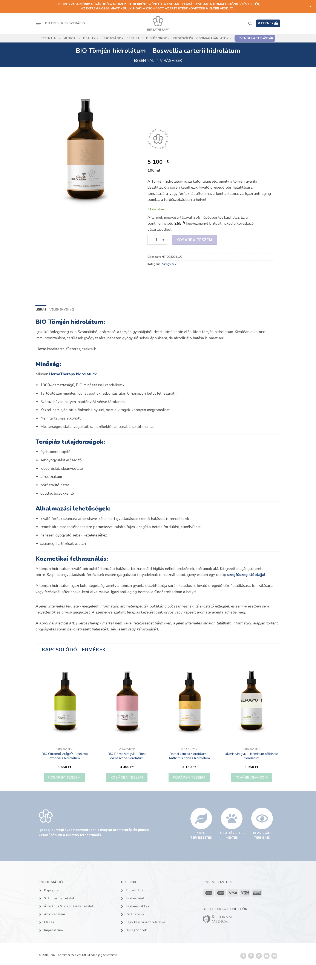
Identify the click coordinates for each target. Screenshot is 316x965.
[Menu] (38, 23)
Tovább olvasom (251, 777)
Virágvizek (171, 60)
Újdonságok (112, 38)
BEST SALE (134, 38)
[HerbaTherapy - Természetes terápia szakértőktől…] (158, 23)
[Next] (280, 724)
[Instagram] (251, 956)
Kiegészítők (183, 38)
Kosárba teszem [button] (64, 777)
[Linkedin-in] (274, 956)
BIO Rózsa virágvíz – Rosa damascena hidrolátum (126, 756)
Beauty (89, 38)
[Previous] (35, 724)
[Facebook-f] (243, 956)
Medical (70, 38)
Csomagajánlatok (212, 38)
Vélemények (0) (61, 310)
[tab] (40, 309)
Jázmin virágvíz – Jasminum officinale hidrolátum (251, 756)
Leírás (40, 310)
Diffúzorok (156, 38)
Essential (49, 38)
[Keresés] (250, 23)
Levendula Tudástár (255, 38)
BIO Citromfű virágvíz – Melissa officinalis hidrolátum (64, 756)
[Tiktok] (259, 956)
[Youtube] (267, 956)
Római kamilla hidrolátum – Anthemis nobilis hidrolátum (189, 756)
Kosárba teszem (194, 239)
